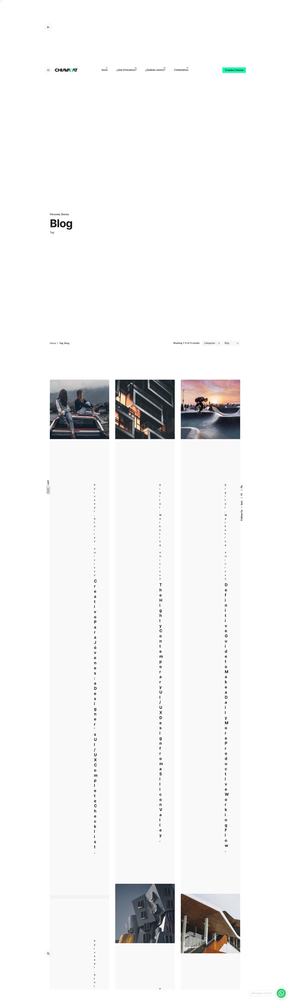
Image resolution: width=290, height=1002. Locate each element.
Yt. (241, 494)
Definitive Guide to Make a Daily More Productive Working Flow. (227, 717)
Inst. (241, 502)
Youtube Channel (234, 70)
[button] (281, 993)
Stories (65, 214)
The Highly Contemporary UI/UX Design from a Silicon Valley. (161, 712)
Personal (55, 214)
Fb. (241, 486)
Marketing (160, 530)
